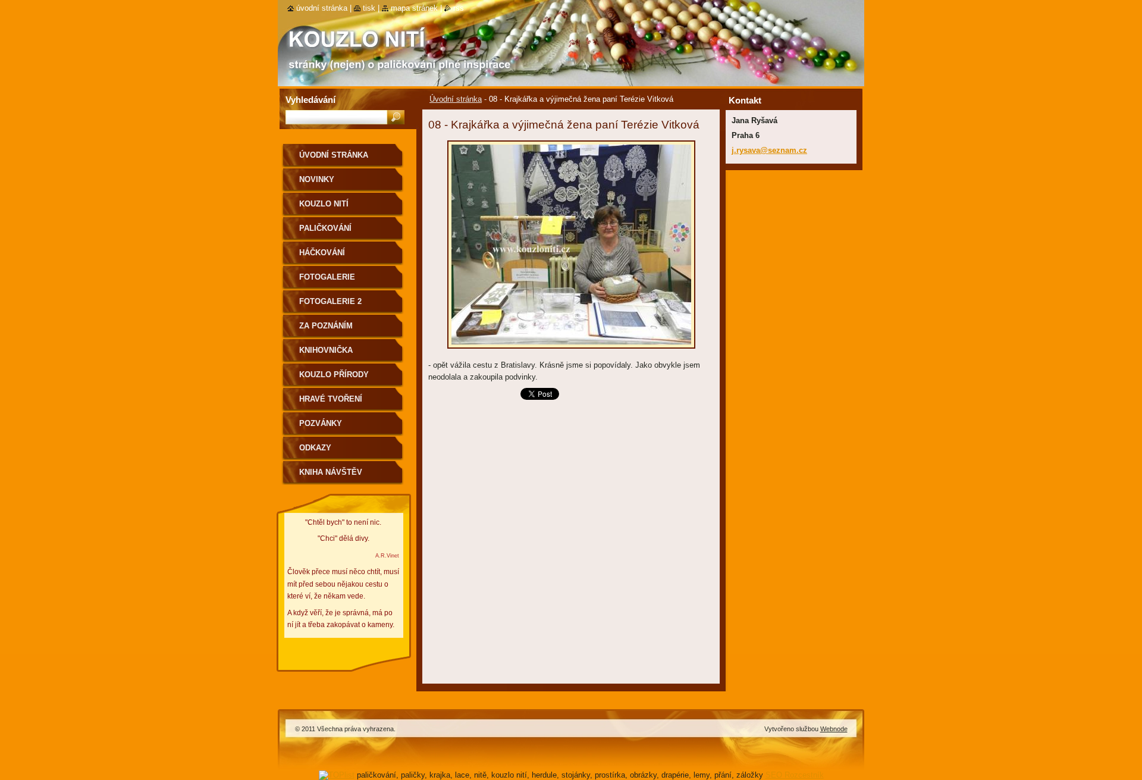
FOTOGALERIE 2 (330, 301)
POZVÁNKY (320, 423)
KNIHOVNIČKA (326, 350)
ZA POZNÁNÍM (326, 325)
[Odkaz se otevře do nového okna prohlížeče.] (571, 351)
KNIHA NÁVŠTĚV (330, 472)
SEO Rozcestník (794, 774)
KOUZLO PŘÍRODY (334, 374)
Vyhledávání (310, 100)
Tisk (369, 8)
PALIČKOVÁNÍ (325, 228)
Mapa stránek (414, 8)
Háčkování (322, 252)
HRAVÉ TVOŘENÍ (330, 398)
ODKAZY (315, 447)
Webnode (834, 728)
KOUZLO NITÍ (324, 203)
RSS (458, 8)
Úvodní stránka (455, 99)
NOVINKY (316, 179)
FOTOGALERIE (327, 276)
